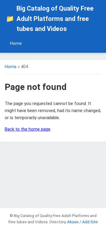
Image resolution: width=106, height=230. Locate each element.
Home (16, 43)
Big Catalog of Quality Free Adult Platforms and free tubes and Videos (50, 18)
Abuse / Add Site (82, 221)
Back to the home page (27, 129)
